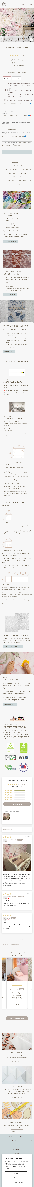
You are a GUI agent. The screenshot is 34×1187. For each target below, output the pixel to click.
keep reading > (10, 704)
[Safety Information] (17, 1041)
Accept (16, 1173)
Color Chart (21, 142)
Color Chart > (10, 241)
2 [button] (14, 939)
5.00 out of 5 (22, 784)
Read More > (9, 351)
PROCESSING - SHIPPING (17, 180)
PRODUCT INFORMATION (17, 173)
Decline (16, 1178)
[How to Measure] (17, 1110)
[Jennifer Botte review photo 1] (17, 857)
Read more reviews (17, 1018)
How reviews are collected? (10, 944)
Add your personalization (13, 136)
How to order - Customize (17, 169)
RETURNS (17, 184)
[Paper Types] (17, 1075)
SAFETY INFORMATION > (13, 646)
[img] (7, 837)
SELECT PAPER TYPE (9, 126)
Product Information (17, 1136)
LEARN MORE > (10, 294)
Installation (17, 177)
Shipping (10, 72)
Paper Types (8, 133)
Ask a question (17, 166)
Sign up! (16, 1149)
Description (17, 162)
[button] (14, 55)
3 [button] (17, 939)
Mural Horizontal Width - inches (15, 104)
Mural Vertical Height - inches (15, 115)
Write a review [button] (17, 804)
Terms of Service (17, 1140)
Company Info (16, 1145)
